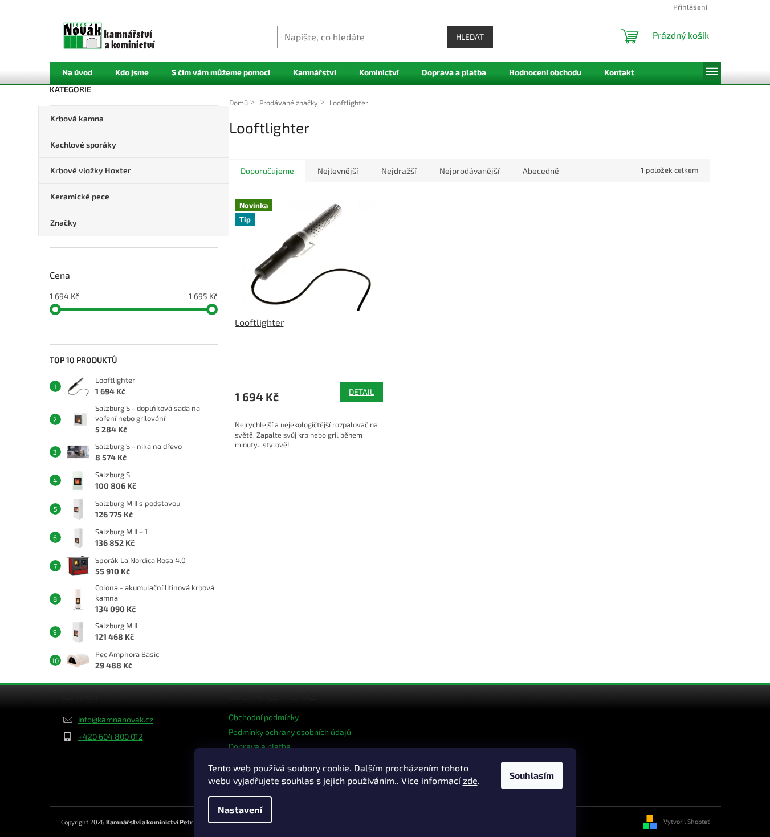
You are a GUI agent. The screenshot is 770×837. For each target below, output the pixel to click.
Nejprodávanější (469, 170)
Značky (63, 222)
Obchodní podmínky (264, 717)
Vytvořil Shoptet (686, 820)
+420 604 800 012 (110, 736)
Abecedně (541, 170)
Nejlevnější (337, 170)
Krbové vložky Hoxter (90, 170)
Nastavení (240, 809)
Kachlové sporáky (83, 144)
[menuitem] (77, 72)
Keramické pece (79, 196)
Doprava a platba (260, 746)
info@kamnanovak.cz (115, 719)
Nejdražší (398, 170)
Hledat (470, 37)
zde (470, 780)
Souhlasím (532, 775)
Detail (361, 392)
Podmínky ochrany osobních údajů (290, 732)
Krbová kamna (77, 118)
